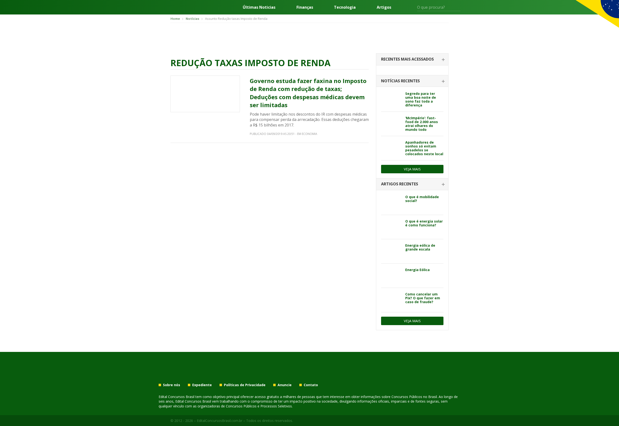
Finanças (304, 7)
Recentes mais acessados (407, 59)
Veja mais (412, 169)
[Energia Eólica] (391, 275)
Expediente (202, 385)
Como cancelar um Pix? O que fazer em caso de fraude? (422, 298)
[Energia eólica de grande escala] (391, 251)
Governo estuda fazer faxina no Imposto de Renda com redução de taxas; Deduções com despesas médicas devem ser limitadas (308, 93)
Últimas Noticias (259, 7)
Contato (311, 385)
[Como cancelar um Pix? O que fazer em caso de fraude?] (391, 300)
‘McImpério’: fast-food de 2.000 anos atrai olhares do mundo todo (421, 124)
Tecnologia (345, 7)
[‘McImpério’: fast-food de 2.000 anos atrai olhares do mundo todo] (391, 124)
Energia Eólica (417, 269)
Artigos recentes (399, 184)
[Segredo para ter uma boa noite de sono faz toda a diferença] (391, 99)
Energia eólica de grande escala (420, 247)
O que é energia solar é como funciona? (424, 223)
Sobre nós (171, 385)
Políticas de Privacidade (244, 385)
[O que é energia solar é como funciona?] (391, 227)
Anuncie (285, 385)
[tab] (412, 59)
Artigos (384, 7)
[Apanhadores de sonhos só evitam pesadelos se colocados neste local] (391, 148)
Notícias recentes (400, 81)
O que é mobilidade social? (422, 199)
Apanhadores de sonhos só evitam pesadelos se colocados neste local (424, 148)
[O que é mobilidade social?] (391, 202)
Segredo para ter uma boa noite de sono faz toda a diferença (420, 99)
